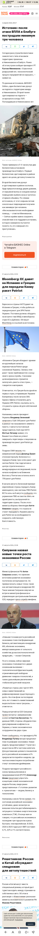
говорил (14, 509)
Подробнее (19, 920)
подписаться (19, 255)
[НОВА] (18, 13)
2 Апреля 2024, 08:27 (9, 23)
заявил (28, 799)
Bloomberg (6, 323)
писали (18, 451)
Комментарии (19, 267)
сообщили (28, 493)
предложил (14, 778)
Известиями (19, 896)
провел (5, 715)
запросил (6, 420)
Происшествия (7, 236)
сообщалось (13, 735)
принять (30, 924)
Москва (16, 6)
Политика (5, 528)
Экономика (5, 837)
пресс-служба (21, 599)
